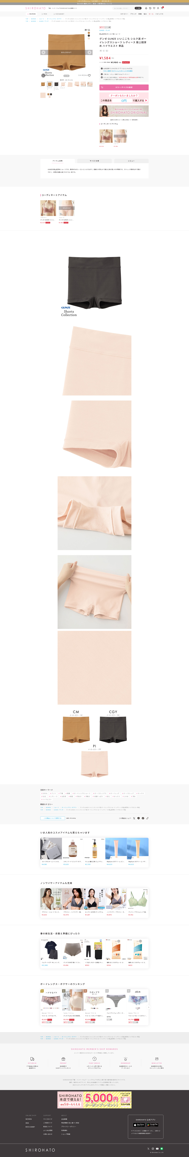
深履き (88, 796)
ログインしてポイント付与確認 (122, 71)
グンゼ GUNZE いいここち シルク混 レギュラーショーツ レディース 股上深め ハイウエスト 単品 (66, 220)
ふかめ (126, 796)
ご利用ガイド (47, 1123)
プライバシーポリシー (68, 1126)
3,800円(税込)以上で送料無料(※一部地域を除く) (94, 1)
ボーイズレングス (100, 793)
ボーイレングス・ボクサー (54, 19)
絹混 (71, 796)
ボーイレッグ (114, 793)
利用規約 (64, 1130)
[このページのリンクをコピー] (147, 818)
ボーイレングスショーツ (82, 793)
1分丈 (44, 796)
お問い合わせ (47, 1134)
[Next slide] (89, 52)
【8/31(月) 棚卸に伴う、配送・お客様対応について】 (94, 4)
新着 (140, 14)
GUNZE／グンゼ (44, 21)
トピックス (159, 14)
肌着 (68, 793)
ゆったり (117, 796)
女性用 (64, 796)
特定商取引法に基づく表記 (70, 1123)
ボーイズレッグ (128, 793)
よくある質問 (47, 1130)
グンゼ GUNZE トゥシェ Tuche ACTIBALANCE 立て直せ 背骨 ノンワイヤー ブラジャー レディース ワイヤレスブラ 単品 (48, 220)
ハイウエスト (47, 799)
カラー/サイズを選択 (124, 87)
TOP (27, 19)
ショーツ (41, 19)
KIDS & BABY (30, 1127)
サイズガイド (47, 1119)
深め (134, 796)
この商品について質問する (52, 818)
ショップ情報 (65, 1134)
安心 (108, 796)
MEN (27, 1123)
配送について (47, 1126)
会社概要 (64, 1119)
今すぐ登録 (107, 71)
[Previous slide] (43, 52)
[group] (69, 86)
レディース (54, 796)
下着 (61, 793)
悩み (145, 14)
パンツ (53, 793)
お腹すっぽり (98, 796)
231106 (45, 793)
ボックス (141, 793)
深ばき (79, 796)
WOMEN (33, 19)
